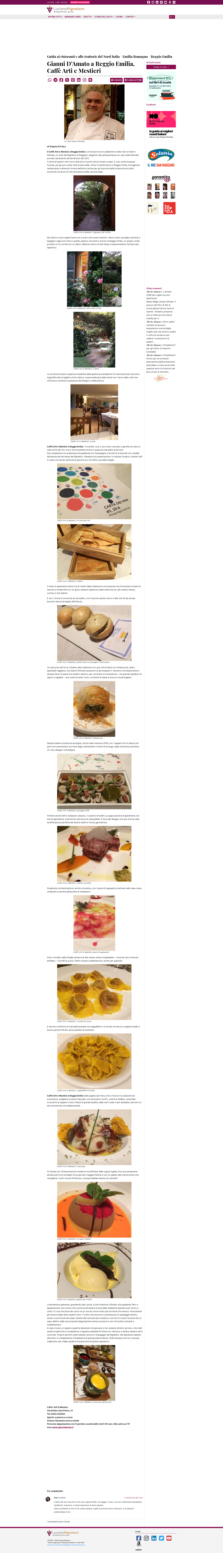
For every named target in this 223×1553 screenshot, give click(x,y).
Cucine (119, 17)
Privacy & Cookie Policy (56, 1545)
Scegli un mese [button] (160, 67)
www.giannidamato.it (63, 1427)
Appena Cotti (54, 17)
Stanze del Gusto (103, 17)
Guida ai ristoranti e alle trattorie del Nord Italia (83, 56)
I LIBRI (57, 2)
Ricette (87, 17)
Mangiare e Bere (72, 17)
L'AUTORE (50, 2)
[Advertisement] (111, 36)
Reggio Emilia (161, 56)
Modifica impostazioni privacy (75, 1545)
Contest (130, 17)
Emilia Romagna (135, 56)
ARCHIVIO (64, 2)
